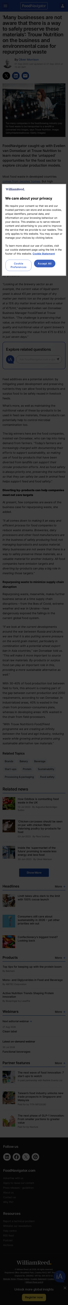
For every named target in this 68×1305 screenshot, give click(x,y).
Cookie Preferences (19, 265)
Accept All (45, 263)
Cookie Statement (44, 253)
